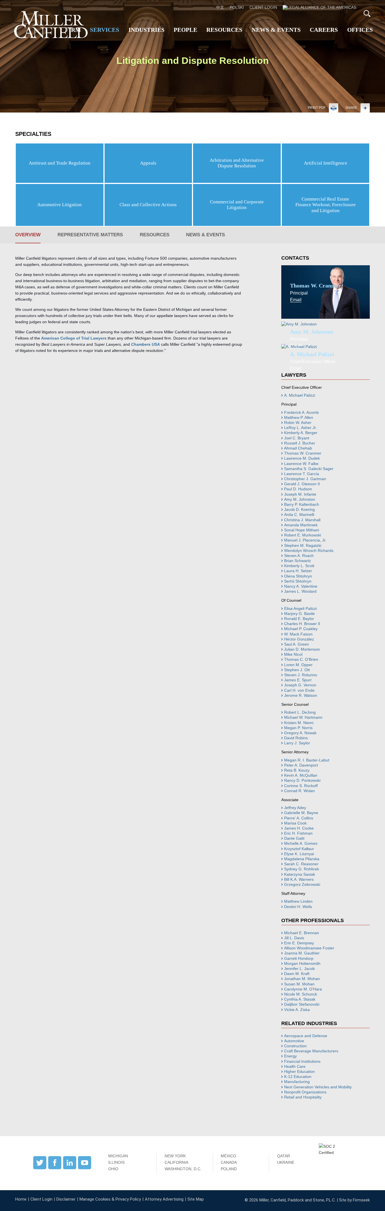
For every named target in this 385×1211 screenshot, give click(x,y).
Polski (237, 7)
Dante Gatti (294, 838)
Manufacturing (297, 1081)
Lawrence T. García (301, 473)
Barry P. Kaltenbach (301, 504)
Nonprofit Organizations (305, 1092)
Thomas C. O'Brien (301, 659)
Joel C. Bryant (296, 438)
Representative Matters (90, 234)
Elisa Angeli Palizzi (300, 608)
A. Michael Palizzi (312, 354)
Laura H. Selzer (298, 571)
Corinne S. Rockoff (301, 785)
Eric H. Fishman (298, 833)
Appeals (148, 163)
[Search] (367, 13)
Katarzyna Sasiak (299, 874)
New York (175, 1156)
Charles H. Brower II (302, 623)
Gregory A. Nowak (300, 733)
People (185, 29)
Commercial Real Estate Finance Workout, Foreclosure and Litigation (325, 204)
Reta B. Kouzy (296, 770)
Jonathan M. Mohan (302, 978)
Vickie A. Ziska (297, 1009)
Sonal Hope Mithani (301, 530)
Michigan (118, 1156)
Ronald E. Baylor (299, 618)
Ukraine (285, 1162)
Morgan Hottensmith (302, 963)
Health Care (295, 1066)
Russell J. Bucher (299, 443)
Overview (28, 234)
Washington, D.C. (183, 1169)
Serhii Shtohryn (297, 581)
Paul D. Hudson (298, 489)
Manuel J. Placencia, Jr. (305, 540)
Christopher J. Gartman (305, 479)
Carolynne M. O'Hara (303, 989)
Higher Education (299, 1071)
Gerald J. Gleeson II (302, 484)
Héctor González (299, 639)
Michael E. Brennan (301, 933)
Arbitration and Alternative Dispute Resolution (237, 163)
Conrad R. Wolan (299, 790)
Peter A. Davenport (301, 765)
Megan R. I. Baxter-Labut (306, 760)
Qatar (283, 1156)
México (228, 1156)
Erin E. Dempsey (299, 943)
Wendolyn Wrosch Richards (308, 550)
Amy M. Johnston (311, 332)
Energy (290, 1056)
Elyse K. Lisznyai (299, 853)
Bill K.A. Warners (299, 879)
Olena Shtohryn (298, 576)
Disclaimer (66, 1199)
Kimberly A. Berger (300, 432)
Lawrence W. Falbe (301, 463)
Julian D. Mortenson (302, 649)
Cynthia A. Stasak (299, 999)
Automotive (294, 1041)
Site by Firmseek (354, 1200)
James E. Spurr (298, 680)
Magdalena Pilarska (301, 859)
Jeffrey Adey (295, 807)
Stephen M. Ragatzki (302, 545)
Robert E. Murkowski (302, 535)
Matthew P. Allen (298, 417)
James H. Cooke (299, 828)
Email (296, 299)
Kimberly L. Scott (299, 565)
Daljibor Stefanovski (301, 1004)
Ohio (113, 1169)
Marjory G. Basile (299, 613)
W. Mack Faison (298, 634)
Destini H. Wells (298, 906)
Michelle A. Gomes (300, 843)
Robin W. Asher (297, 422)
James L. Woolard (300, 591)
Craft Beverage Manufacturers (311, 1051)
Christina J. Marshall (302, 520)
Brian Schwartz (297, 560)
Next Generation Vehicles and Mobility (318, 1087)
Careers (324, 29)
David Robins (296, 738)
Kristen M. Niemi (298, 722)
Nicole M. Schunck (300, 994)
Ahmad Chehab (298, 448)
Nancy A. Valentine (300, 586)
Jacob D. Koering (299, 509)
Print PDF (317, 108)
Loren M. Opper (298, 664)
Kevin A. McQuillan (300, 775)
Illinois (116, 1162)
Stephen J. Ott (297, 670)
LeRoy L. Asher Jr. (300, 427)
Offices (360, 29)
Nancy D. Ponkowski (302, 780)
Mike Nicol (293, 654)
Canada (229, 1162)
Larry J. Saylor (297, 743)
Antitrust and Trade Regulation (59, 163)
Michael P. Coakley (301, 628)
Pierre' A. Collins (298, 818)
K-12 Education (297, 1076)
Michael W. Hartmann (303, 717)
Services (104, 29)
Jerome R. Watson (300, 695)
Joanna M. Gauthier (302, 953)
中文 (220, 7)
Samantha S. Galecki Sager (308, 468)
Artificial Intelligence (325, 163)
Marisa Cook (295, 823)
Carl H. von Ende (299, 690)
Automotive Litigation (59, 204)
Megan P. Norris (298, 727)
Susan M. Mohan (299, 984)
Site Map (195, 1199)
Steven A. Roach (299, 555)
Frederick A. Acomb (301, 412)
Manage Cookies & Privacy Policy (110, 1199)
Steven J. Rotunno (300, 675)
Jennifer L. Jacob (299, 968)
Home (20, 1199)
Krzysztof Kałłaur (299, 848)
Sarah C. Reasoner (301, 864)
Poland (229, 1169)
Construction (295, 1046)
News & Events (276, 29)
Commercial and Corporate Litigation (237, 204)
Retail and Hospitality (303, 1097)
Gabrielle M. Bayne (301, 812)
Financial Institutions (302, 1061)
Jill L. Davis (294, 938)
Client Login (263, 7)
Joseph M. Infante (300, 494)
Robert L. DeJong (300, 712)
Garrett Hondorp (298, 958)
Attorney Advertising (164, 1199)
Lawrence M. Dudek (302, 458)
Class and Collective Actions (148, 204)
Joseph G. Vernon (300, 685)
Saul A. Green (296, 644)
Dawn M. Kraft (296, 973)
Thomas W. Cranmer (315, 285)
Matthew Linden (298, 901)
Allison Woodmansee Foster (309, 948)
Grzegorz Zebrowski (302, 884)
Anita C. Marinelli (299, 514)
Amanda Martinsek (301, 525)
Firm (73, 29)
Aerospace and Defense (305, 1035)
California (176, 1162)
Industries (147, 29)
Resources (224, 29)
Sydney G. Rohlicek (301, 869)
